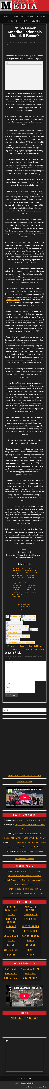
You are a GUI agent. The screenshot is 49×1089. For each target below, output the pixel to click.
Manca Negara (31, 935)
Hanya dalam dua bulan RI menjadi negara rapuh (24, 606)
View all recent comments (24, 858)
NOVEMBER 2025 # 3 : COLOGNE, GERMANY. (24, 889)
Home (6, 16)
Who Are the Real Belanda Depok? (32, 820)
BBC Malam (11, 978)
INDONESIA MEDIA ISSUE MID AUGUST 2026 (24, 775)
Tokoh (31, 949)
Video (30, 954)
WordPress (43, 1087)
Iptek (11, 931)
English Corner (11, 920)
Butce (11, 914)
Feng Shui (30, 919)
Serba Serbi (11, 949)
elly (13, 42)
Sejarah (31, 945)
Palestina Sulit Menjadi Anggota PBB (29, 851)
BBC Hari (11, 973)
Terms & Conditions (24, 1079)
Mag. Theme (28, 1087)
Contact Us (18, 16)
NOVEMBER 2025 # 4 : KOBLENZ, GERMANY (24, 875)
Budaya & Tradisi (31, 908)
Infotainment (30, 926)
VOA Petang (30, 978)
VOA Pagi (30, 973)
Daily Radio (13, 21)
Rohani (11, 945)
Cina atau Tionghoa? (24, 1018)
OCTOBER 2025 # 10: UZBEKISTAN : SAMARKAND (24, 871)
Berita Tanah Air (11, 908)
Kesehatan (30, 931)
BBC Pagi (10, 968)
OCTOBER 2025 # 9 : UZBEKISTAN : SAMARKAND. (24, 893)
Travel (11, 954)
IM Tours (41, 16)
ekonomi (32, 42)
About (30, 16)
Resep (30, 940)
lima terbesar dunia (13, 300)
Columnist (31, 914)
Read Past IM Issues (24, 781)
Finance (25, 42)
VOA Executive (30, 968)
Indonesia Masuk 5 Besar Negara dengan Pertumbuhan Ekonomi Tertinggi (17, 572)
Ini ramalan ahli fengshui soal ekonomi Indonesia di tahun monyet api (31, 587)
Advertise (36, 21)
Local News (11, 935)
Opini (11, 940)
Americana (19, 42)
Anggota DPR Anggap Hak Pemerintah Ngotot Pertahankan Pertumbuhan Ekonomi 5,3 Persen (17, 591)
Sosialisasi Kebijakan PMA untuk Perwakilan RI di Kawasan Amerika (30, 572)
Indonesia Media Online (27, 1083)
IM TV (25, 21)
